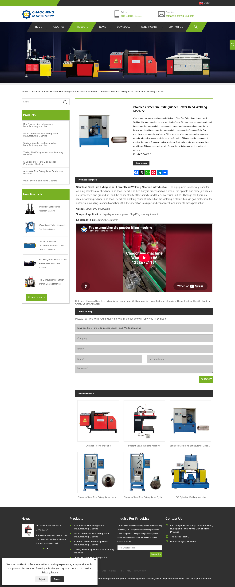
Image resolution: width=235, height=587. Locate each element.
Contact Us (175, 27)
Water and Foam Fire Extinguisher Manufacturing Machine (40, 134)
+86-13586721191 (131, 16)
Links (104, 571)
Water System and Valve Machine (40, 180)
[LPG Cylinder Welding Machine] (190, 471)
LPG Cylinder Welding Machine (190, 497)
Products (82, 27)
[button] (44, 548)
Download (123, 27)
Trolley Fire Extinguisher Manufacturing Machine (43, 153)
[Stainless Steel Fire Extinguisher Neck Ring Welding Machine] (98, 471)
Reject (42, 579)
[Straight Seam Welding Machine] (144, 420)
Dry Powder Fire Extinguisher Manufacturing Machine (38, 125)
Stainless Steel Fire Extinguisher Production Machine (70, 91)
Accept (57, 579)
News (102, 27)
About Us (58, 27)
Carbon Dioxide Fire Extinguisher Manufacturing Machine (40, 144)
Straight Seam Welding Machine (144, 445)
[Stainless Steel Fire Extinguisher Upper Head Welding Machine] (190, 420)
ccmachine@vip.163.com (180, 16)
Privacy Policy (50, 572)
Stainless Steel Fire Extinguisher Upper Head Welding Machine (191, 445)
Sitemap (113, 571)
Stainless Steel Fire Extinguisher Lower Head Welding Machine (132, 91)
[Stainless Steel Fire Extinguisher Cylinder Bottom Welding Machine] (144, 471)
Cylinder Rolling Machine (98, 445)
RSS (122, 571)
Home (38, 27)
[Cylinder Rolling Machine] (98, 420)
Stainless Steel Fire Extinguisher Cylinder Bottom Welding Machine (145, 497)
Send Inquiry (149, 27)
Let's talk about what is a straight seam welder (48, 525)
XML (129, 571)
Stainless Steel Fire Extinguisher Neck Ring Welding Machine (99, 497)
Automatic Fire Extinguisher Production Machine (43, 172)
